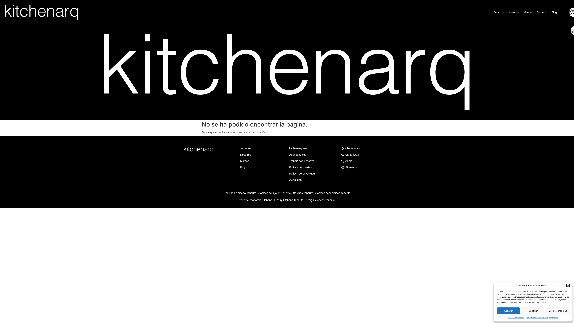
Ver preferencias (558, 310)
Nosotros (514, 12)
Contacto (541, 12)
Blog (554, 12)
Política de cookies (516, 318)
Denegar (533, 310)
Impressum (553, 318)
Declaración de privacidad (537, 318)
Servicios (498, 12)
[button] (568, 285)
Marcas (527, 12)
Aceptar (508, 310)
